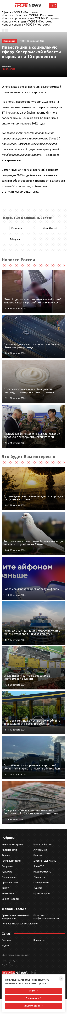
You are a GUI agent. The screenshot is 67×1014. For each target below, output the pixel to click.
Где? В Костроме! (11, 860)
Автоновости (9, 849)
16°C (53, 5)
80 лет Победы (10, 899)
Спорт (5, 888)
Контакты (39, 940)
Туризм (38, 888)
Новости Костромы (12, 844)
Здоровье (7, 866)
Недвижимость (42, 871)
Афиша (6, 855)
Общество (40, 877)
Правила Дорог (42, 893)
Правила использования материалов (15, 916)
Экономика (8, 893)
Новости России (43, 844)
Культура (7, 871)
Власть (38, 855)
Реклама (6, 940)
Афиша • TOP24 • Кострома (20, 12)
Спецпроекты (41, 882)
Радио (5, 945)
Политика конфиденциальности (46, 916)
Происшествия (10, 882)
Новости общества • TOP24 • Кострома (27, 15)
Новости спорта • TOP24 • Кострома (26, 24)
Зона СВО (39, 866)
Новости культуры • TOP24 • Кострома (27, 21)
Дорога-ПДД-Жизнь (45, 860)
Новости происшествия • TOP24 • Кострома (30, 18)
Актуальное (40, 849)
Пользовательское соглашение (20, 923)
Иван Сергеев (8, 69)
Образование (9, 877)
